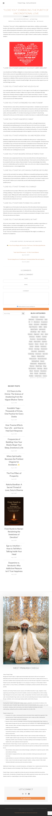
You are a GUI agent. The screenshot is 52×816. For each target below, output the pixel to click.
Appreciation (37, 341)
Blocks (45, 368)
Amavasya (31, 336)
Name (26, 278)
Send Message (26, 798)
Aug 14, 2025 (14, 402)
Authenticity (41, 351)
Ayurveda (45, 353)
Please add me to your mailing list (26, 306)
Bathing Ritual (35, 361)
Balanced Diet (40, 356)
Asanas (31, 346)
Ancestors (32, 339)
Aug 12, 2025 (14, 433)
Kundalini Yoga (18, 21)
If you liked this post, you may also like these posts (26, 241)
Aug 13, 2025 (14, 419)
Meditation (24, 21)
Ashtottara (43, 346)
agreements (42, 329)
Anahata (44, 336)
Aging (45, 326)
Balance (34, 356)
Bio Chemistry (32, 368)
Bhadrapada (33, 363)
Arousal (42, 344)
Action (30, 324)
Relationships (30, 21)
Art (46, 344)
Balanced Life (32, 358)
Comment (26, 290)
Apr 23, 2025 (25, 255)
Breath (36, 373)
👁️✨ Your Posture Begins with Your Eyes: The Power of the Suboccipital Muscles (26, 245)
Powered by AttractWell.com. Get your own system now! (26, 812)
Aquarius (31, 344)
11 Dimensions (39, 319)
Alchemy (30, 334)
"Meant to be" (34, 317)
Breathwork (43, 373)
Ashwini (31, 349)
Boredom (36, 371)
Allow (46, 334)
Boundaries (43, 371)
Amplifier (38, 336)
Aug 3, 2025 (14, 540)
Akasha (43, 331)
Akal (39, 331)
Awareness (38, 353)
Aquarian (44, 341)
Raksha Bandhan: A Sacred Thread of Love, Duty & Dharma (14, 487)
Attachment (44, 349)
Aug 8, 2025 (14, 479)
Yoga (35, 21)
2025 (46, 319)
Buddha (31, 376)
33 (29, 322)
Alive (42, 334)
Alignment (36, 334)
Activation (36, 324)
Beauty (42, 361)
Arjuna (36, 344)
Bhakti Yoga (39, 366)
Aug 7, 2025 (14, 493)
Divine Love (12, 21)
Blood (31, 371)
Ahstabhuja (33, 331)
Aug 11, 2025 (14, 467)
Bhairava (32, 366)
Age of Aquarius (33, 326)
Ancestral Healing (41, 339)
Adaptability (44, 324)
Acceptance (44, 322)
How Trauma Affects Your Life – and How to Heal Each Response (13, 428)
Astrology (36, 349)
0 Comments (40, 21)
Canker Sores (38, 376)
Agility (40, 326)
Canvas (45, 376)
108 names (31, 319)
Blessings (39, 368)
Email (26, 284)
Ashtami (37, 346)
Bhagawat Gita (41, 363)
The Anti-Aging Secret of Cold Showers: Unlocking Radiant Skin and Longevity (26, 259)
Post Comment (26, 309)
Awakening (31, 353)
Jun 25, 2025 (25, 248)
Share (26, 16)
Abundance (37, 322)
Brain (31, 373)
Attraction (34, 351)
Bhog (44, 366)
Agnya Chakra (34, 329)
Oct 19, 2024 (25, 262)
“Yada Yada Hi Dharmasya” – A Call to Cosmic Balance (26, 252)
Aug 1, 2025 (14, 557)
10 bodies (42, 317)
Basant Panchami (42, 358)
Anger (30, 341)
